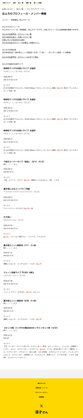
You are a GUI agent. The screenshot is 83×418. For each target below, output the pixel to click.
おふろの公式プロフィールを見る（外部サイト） (21, 43)
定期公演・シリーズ (41, 387)
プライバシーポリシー (41, 392)
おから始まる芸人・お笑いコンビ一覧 (17, 37)
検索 (14, 2)
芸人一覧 (20, 2)
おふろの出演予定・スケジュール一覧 (17, 34)
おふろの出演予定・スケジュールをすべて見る (20, 57)
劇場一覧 (28, 2)
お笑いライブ (6, 2)
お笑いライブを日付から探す (13, 40)
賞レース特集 (38, 2)
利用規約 (41, 397)
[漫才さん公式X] (41, 406)
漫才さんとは (41, 383)
